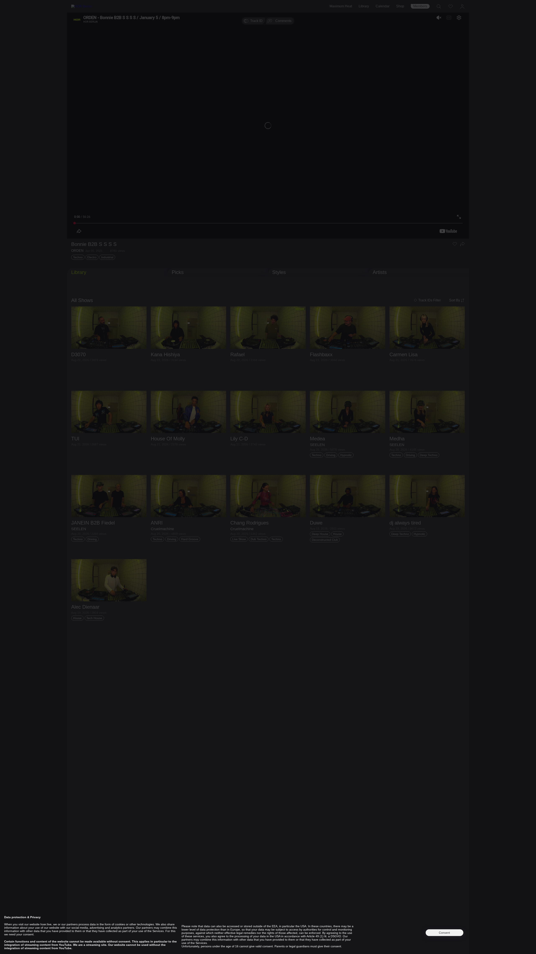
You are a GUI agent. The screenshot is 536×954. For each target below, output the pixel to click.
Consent (444, 932)
